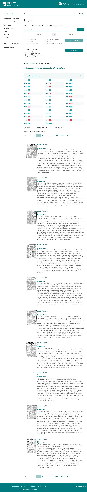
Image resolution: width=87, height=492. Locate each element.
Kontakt (6, 38)
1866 (25, 113)
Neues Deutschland (32, 43)
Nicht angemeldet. (81, 486)
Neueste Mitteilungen (33, 53)
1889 (67, 96)
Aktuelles (6, 34)
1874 (46, 93)
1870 (46, 80)
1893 (67, 110)
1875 (46, 96)
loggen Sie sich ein (30, 63)
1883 (46, 123)
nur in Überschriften (53, 39)
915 (62, 135)
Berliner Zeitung (32, 39)
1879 (46, 110)
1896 (67, 120)
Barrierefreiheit (42, 486)
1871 (46, 83)
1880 (46, 113)
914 (56, 135)
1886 (67, 86)
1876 (46, 100)
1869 (25, 123)
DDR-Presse (7, 25)
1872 (46, 86)
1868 (25, 120)
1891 (67, 103)
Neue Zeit (30, 41)
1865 (25, 110)
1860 (25, 93)
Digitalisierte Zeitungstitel (11, 18)
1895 (67, 116)
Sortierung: (27, 127)
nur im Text (50, 41)
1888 (67, 93)
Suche (12, 14)
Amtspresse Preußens (10, 22)
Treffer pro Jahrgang (33, 76)
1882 (46, 120)
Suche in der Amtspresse (74, 50)
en (82, 14)
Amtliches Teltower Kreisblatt (32, 50)
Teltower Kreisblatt (32, 57)
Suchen (81, 30)
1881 (46, 116)
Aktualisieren (59, 128)
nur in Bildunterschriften (54, 43)
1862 (25, 100)
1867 (25, 116)
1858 (25, 86)
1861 (25, 96)
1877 (46, 103)
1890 (67, 100)
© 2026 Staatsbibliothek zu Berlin (29, 489)
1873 (46, 90)
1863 (25, 103)
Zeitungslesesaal (9, 47)
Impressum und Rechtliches (28, 486)
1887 (67, 90)
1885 (67, 83)
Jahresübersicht (8, 28)
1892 (67, 106)
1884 (67, 80)
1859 (25, 90)
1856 (25, 80)
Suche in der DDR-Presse (74, 40)
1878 (46, 106)
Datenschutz (15, 486)
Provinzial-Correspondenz (34, 55)
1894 (67, 113)
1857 (25, 83)
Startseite (6, 14)
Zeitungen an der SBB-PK (11, 44)
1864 (25, 106)
